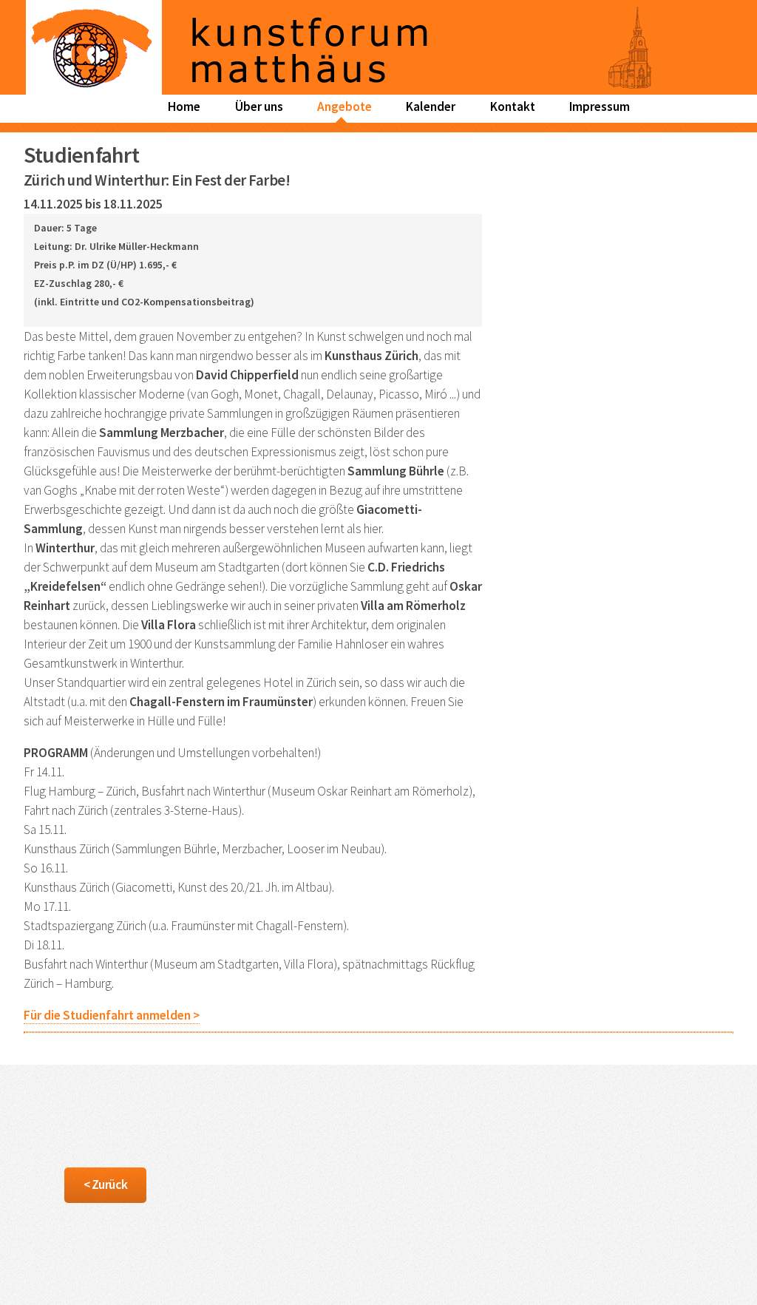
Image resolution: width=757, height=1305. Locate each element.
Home (184, 106)
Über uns (259, 106)
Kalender (430, 106)
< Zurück (106, 1184)
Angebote (344, 106)
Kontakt (512, 106)
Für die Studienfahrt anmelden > (112, 1015)
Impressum (599, 106)
